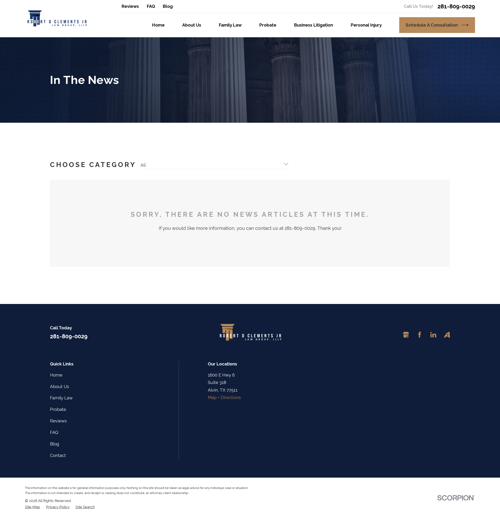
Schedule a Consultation (432, 25)
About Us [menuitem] (191, 25)
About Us (59, 386)
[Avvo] (447, 335)
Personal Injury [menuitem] (366, 25)
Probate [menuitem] (267, 25)
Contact (58, 455)
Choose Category (93, 165)
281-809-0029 (456, 6)
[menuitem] (32, 507)
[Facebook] (420, 335)
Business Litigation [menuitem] (313, 25)
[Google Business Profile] (406, 335)
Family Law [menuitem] (230, 25)
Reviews (130, 6)
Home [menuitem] (158, 25)
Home (56, 375)
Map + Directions (224, 397)
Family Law (61, 397)
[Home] (56, 18)
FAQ (151, 6)
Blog (168, 6)
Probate (58, 409)
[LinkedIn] (433, 335)
